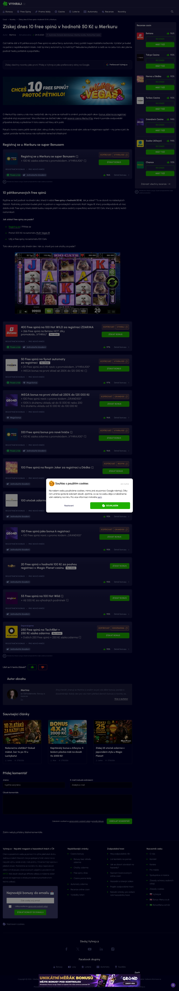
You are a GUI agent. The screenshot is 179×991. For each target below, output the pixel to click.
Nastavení (69, 505)
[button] (124, 483)
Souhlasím (112, 505)
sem (100, 497)
